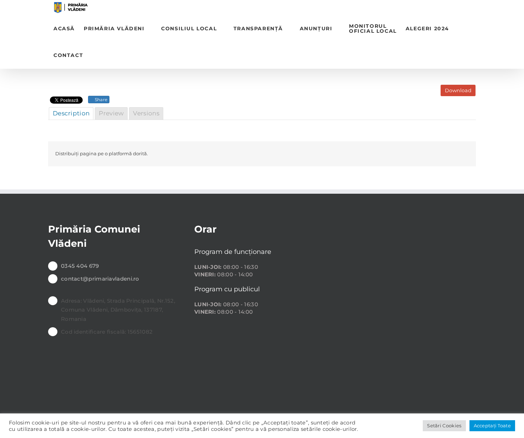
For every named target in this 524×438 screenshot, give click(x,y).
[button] (94, 55)
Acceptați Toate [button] (492, 425)
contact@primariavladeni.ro (100, 278)
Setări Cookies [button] (444, 425)
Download (458, 90)
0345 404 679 (80, 265)
